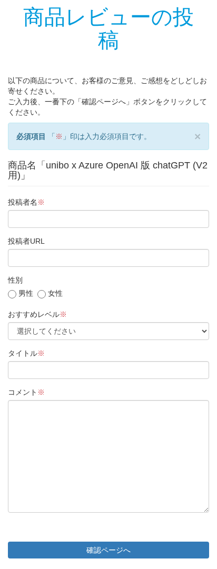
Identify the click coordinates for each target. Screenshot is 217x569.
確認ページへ (108, 550)
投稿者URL (26, 241)
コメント (26, 392)
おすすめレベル (37, 314)
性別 (15, 280)
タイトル (26, 353)
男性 (24, 293)
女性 (54, 293)
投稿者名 (26, 202)
